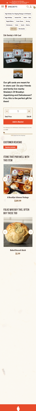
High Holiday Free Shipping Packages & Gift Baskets (18, 14)
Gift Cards (13, 29)
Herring (28, 21)
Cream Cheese (19, 21)
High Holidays (8, 17)
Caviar (16, 25)
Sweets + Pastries (25, 25)
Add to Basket (18, 122)
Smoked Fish (18, 17)
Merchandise (22, 29)
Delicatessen (9, 25)
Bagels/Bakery (10, 21)
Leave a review (10, 147)
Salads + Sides (27, 17)
